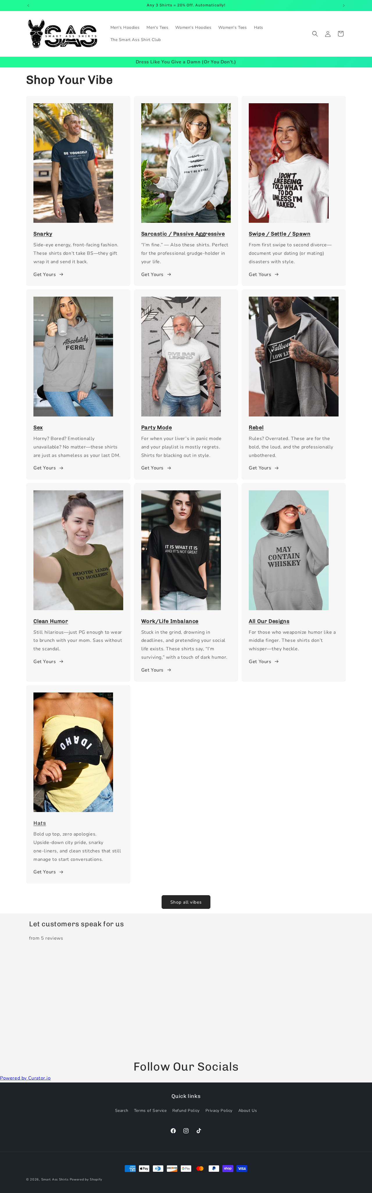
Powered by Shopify (86, 1179)
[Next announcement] (343, 5)
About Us (247, 1110)
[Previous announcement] (28, 5)
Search (121, 1110)
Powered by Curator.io (25, 1078)
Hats (39, 823)
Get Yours (44, 274)
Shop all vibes (186, 902)
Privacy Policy (219, 1110)
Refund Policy (186, 1110)
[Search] (315, 33)
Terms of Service (150, 1110)
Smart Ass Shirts (55, 1179)
